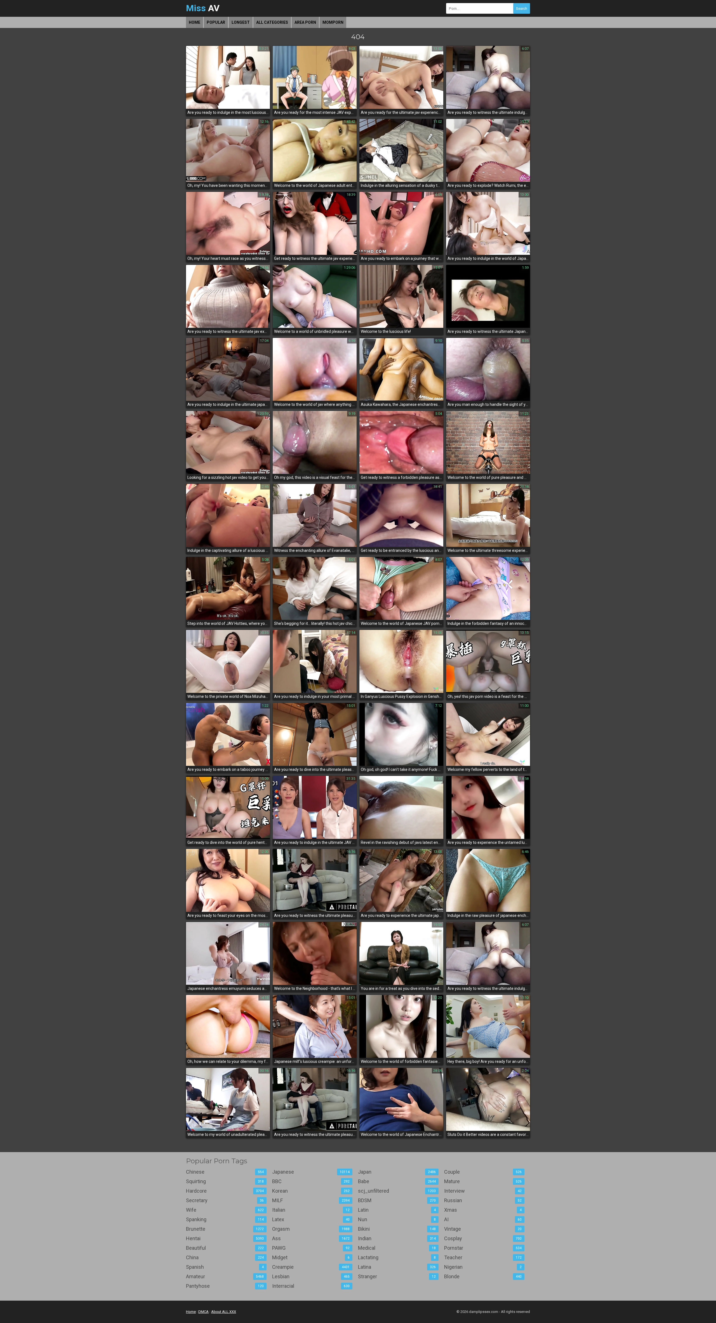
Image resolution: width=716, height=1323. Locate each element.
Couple (483, 1172)
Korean (311, 1191)
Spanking (225, 1219)
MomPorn (332, 22)
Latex (311, 1219)
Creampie (311, 1267)
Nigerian (483, 1267)
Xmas (483, 1210)
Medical (397, 1248)
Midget (311, 1257)
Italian (311, 1210)
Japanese (311, 1172)
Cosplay (483, 1238)
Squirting (225, 1181)
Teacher (483, 1257)
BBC (311, 1181)
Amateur (225, 1276)
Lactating (397, 1257)
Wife (225, 1210)
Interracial (311, 1286)
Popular (216, 22)
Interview (483, 1191)
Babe (397, 1181)
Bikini (397, 1229)
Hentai (225, 1238)
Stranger (397, 1276)
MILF (311, 1200)
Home (194, 22)
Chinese (225, 1172)
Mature (483, 1181)
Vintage (483, 1229)
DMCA (203, 1312)
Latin (397, 1210)
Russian (483, 1200)
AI (483, 1219)
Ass (311, 1238)
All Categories (272, 22)
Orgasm (311, 1229)
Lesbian (311, 1276)
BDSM (397, 1200)
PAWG (311, 1248)
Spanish (225, 1267)
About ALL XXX (223, 1312)
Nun (397, 1219)
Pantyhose (225, 1286)
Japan (397, 1172)
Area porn (305, 22)
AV (203, 8)
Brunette (225, 1229)
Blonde (483, 1276)
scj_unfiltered (397, 1191)
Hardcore (225, 1191)
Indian (397, 1238)
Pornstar (483, 1248)
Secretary (225, 1200)
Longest (241, 22)
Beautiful (225, 1248)
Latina (397, 1267)
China (225, 1257)
